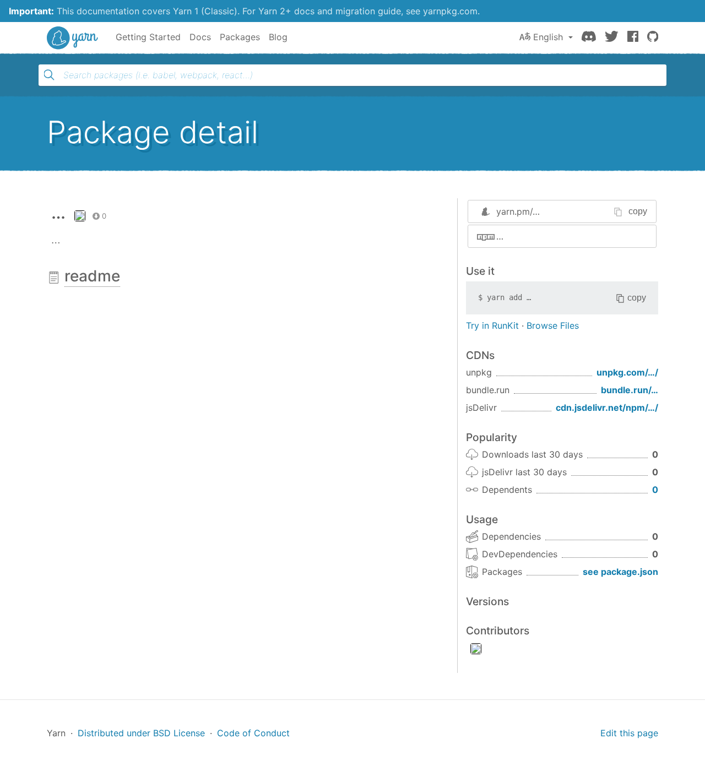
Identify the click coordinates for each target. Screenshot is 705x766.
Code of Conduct (253, 732)
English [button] (548, 36)
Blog (278, 36)
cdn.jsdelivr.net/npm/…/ (607, 407)
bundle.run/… (629, 389)
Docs (200, 36)
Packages (240, 36)
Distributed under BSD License (141, 732)
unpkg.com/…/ (627, 372)
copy (637, 211)
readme (92, 276)
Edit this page (629, 732)
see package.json (620, 571)
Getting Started (148, 36)
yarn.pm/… (518, 211)
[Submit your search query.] (49, 75)
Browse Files (553, 325)
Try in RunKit (492, 325)
